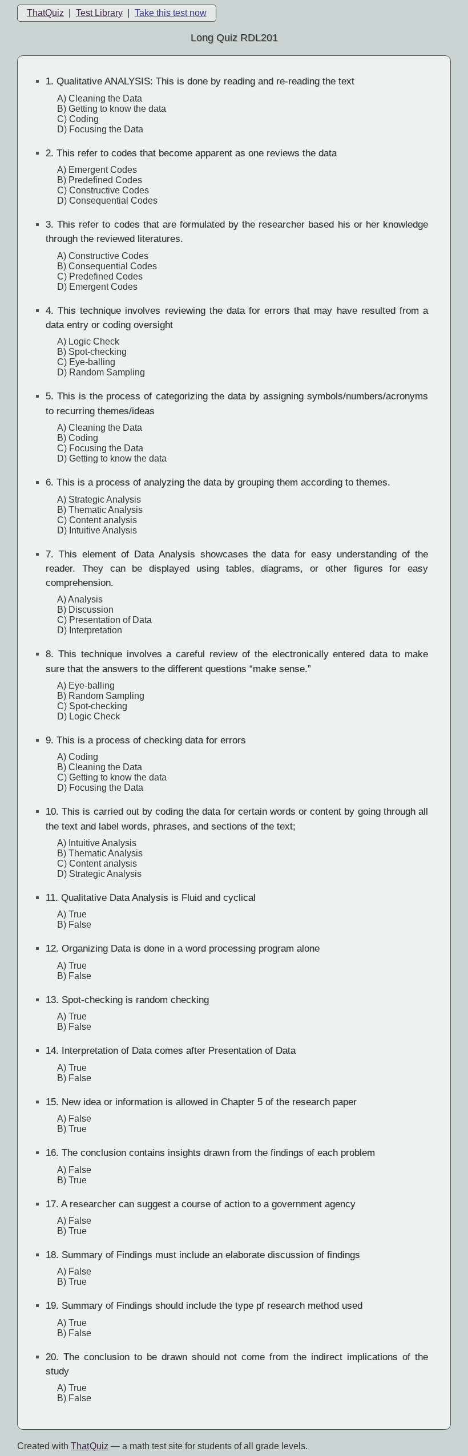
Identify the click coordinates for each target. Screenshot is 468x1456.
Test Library (99, 13)
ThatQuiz (45, 13)
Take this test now (171, 13)
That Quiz (89, 1446)
